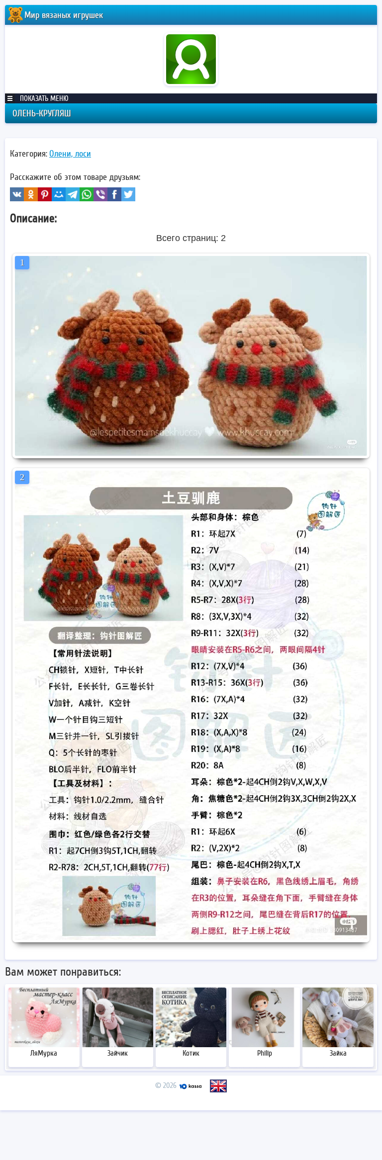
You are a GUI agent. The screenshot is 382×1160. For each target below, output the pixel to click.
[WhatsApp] (87, 194)
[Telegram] (73, 194)
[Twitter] (128, 194)
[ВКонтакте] (17, 194)
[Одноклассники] (31, 194)
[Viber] (100, 194)
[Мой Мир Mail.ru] (59, 194)
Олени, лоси (70, 153)
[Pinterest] (45, 194)
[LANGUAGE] (218, 1085)
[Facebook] (114, 194)
